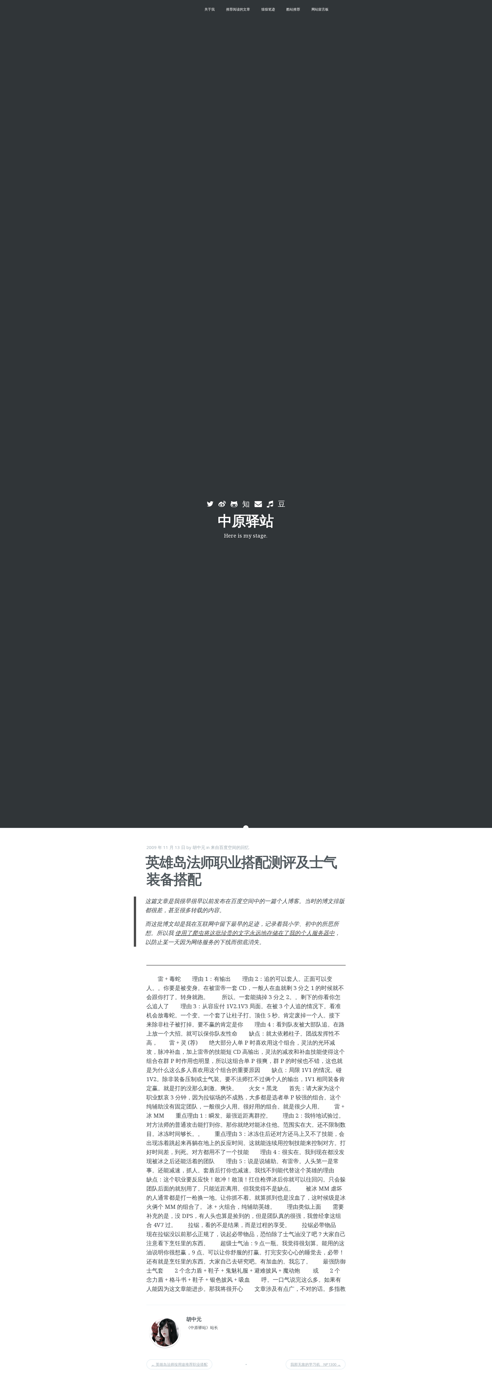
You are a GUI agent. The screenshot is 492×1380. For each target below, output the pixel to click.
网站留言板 (320, 9)
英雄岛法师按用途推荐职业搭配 (179, 1364)
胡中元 (198, 847)
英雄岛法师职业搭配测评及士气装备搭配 (241, 870)
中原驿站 (246, 520)
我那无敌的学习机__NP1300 (315, 1364)
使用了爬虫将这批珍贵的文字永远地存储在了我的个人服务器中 (255, 933)
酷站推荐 (293, 9)
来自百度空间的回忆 (230, 847)
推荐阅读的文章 (238, 9)
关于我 (209, 9)
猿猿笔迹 (268, 9)
